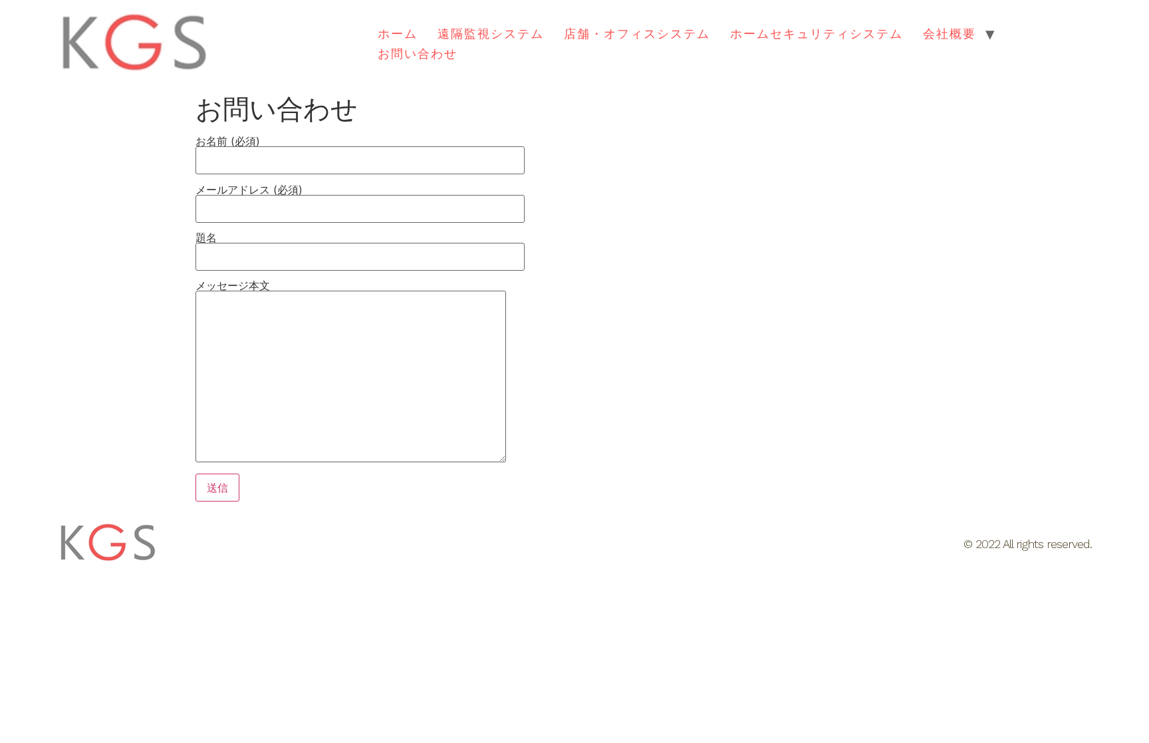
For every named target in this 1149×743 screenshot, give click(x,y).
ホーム (398, 34)
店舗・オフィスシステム (637, 34)
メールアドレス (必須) (249, 190)
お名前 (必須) (227, 142)
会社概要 (949, 34)
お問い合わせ (417, 54)
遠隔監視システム (491, 34)
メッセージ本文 (232, 286)
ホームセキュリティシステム (816, 34)
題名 (206, 238)
